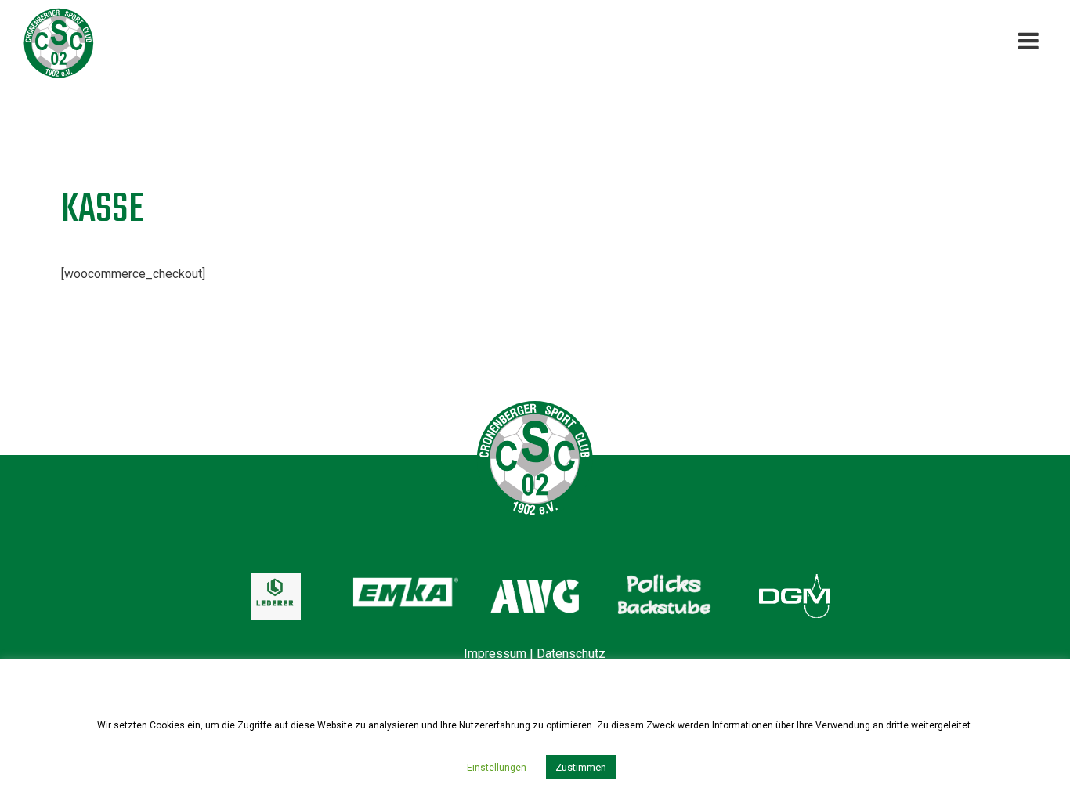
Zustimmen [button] (580, 767)
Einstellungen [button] (496, 767)
